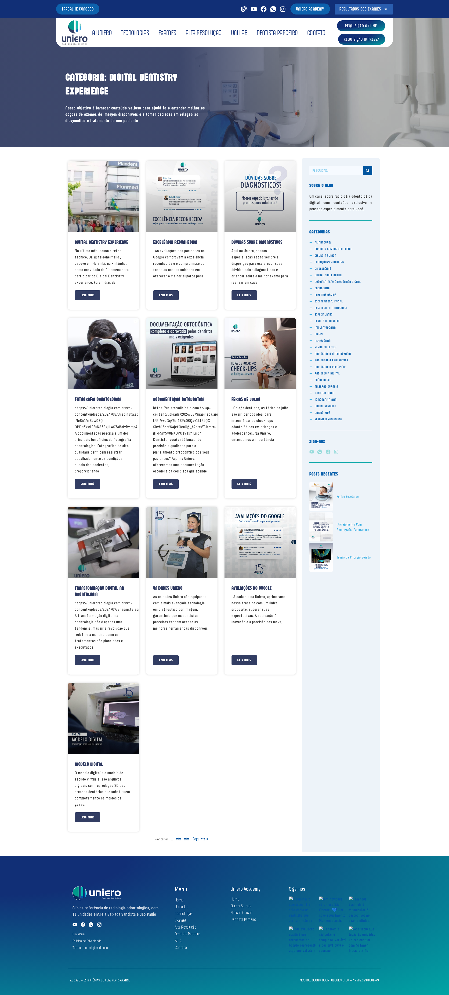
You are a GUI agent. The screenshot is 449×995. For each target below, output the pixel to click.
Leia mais (87, 295)
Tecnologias (135, 32)
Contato (316, 32)
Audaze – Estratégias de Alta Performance (100, 980)
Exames (167, 32)
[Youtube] (254, 9)
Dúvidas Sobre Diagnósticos (257, 242)
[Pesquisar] (367, 170)
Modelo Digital (89, 764)
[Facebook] (264, 9)
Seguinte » (200, 839)
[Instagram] (283, 9)
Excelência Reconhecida (175, 242)
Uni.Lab (239, 32)
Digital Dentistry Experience (101, 242)
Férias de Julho (246, 399)
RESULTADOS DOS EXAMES (360, 9)
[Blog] (244, 9)
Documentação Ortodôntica (179, 399)
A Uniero (102, 32)
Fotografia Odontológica (98, 399)
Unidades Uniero (168, 588)
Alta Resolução (204, 32)
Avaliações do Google (252, 588)
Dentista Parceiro (277, 32)
